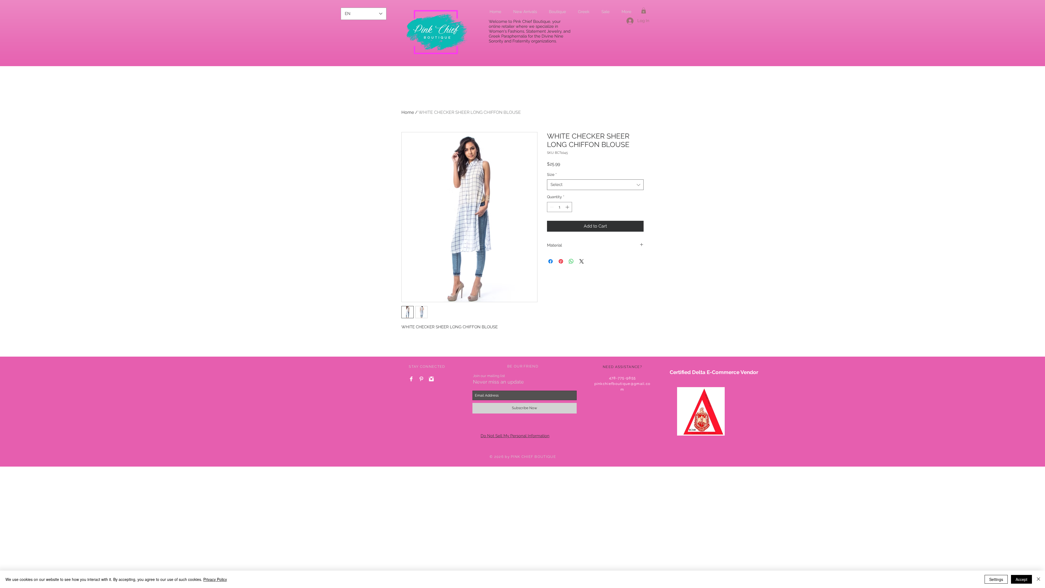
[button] (643, 11)
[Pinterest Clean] (421, 378)
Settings (996, 579)
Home (407, 112)
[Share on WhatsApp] (571, 261)
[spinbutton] (559, 207)
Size (552, 174)
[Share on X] (581, 261)
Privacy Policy (215, 579)
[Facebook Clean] (411, 378)
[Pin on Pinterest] (561, 261)
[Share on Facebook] (550, 261)
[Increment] (567, 207)
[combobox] (595, 184)
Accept (1021, 579)
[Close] (1038, 579)
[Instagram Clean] (431, 378)
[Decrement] (551, 207)
